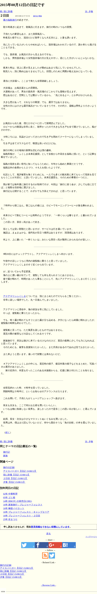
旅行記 (35, 16)
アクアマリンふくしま (14, 296)
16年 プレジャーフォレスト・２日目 (21, 515)
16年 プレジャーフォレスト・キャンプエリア (26, 512)
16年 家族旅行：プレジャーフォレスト (22, 504)
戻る (48, 533)
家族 (40, 16)
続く (7, 432)
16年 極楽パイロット (13, 508)
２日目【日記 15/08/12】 (15, 478)
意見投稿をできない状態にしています (50, 527)
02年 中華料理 (10, 494)
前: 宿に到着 (6, 11)
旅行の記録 (9, 467)
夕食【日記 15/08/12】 (14, 482)
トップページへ (91, 537)
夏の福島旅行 (10, 20)
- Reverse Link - (48, 585)
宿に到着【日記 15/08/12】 (16, 475)
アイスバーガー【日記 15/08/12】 (20, 471)
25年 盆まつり (10, 519)
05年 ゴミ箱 (9, 497)
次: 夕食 (89, 11)
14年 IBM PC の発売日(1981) (17, 501)
